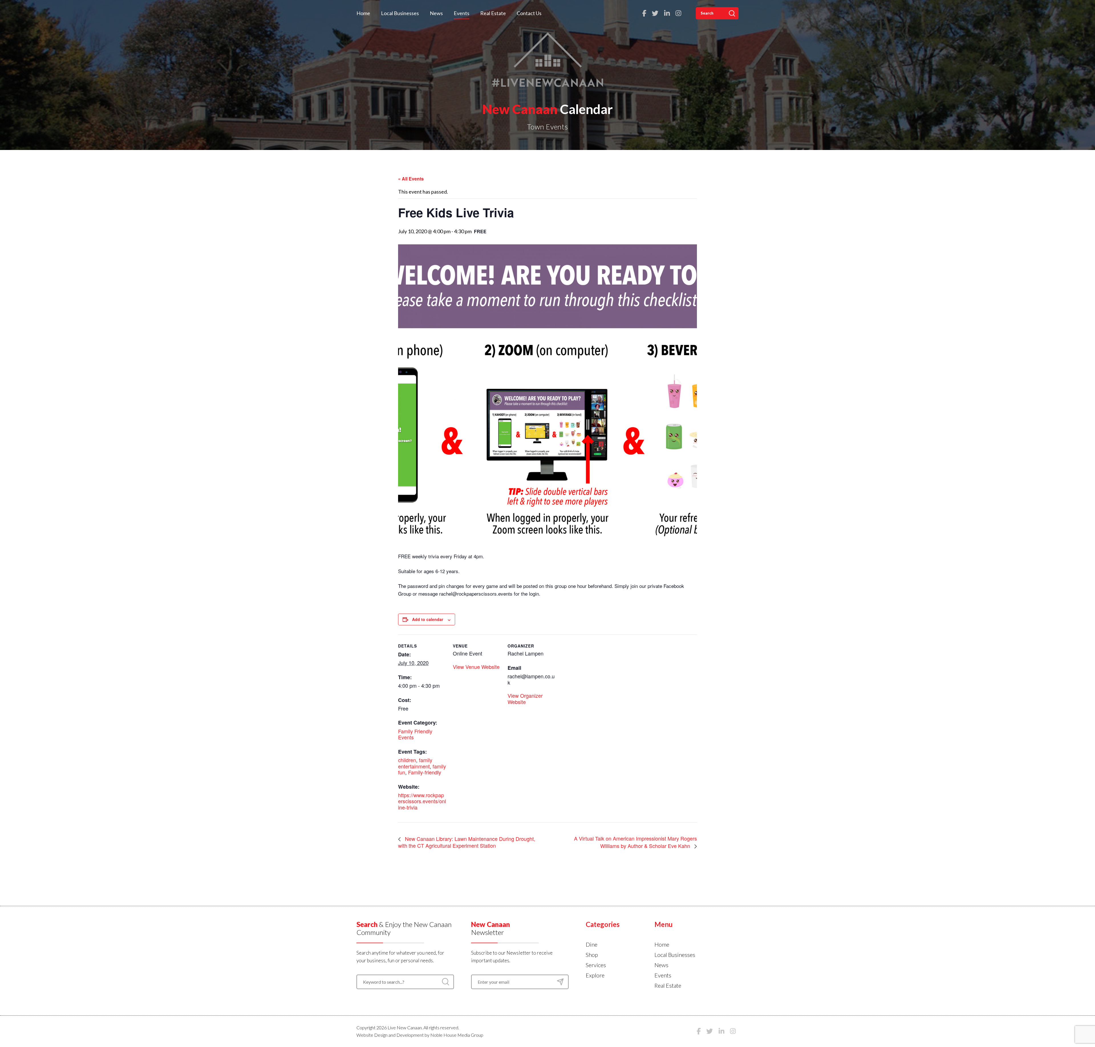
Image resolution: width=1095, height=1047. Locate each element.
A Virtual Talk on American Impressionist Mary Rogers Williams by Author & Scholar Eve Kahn (635, 842)
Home (363, 13)
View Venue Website (476, 666)
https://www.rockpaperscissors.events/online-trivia (422, 801)
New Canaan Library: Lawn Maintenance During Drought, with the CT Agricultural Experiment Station (466, 842)
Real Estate (493, 13)
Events (461, 13)
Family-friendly (424, 772)
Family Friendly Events (415, 734)
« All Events (411, 178)
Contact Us (529, 13)
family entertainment (415, 763)
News (436, 13)
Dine (591, 944)
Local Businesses (400, 13)
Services (596, 964)
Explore (595, 975)
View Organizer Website (525, 698)
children (407, 760)
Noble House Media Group (456, 1035)
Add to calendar (427, 619)
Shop (592, 954)
